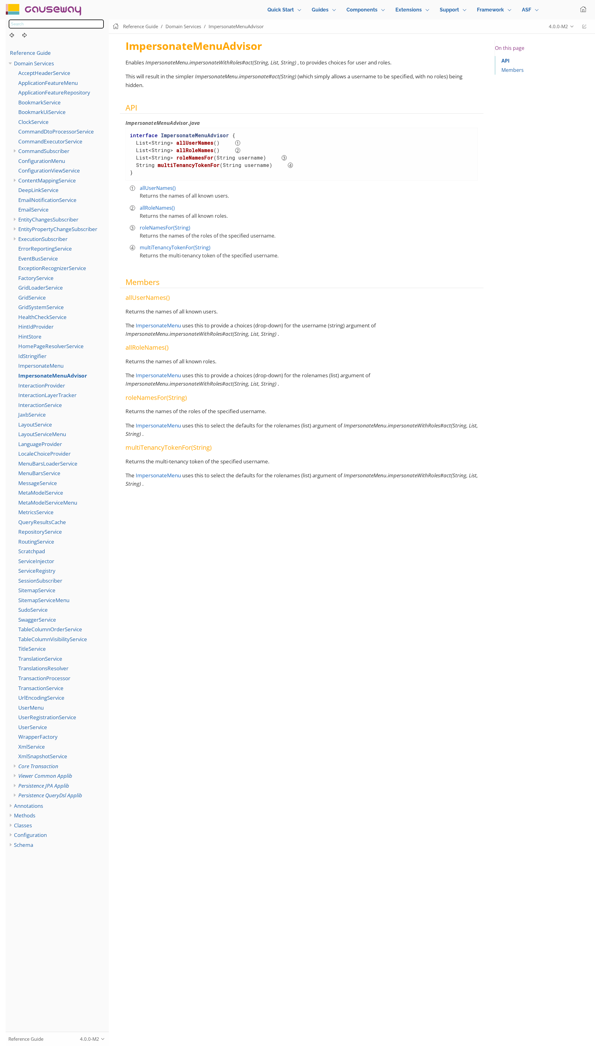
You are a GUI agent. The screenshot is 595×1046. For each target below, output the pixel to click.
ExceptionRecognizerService (52, 268)
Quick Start (280, 10)
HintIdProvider (36, 326)
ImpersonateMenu (41, 365)
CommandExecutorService (50, 141)
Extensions (408, 10)
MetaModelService (40, 492)
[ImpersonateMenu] (15, 36)
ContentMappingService (47, 180)
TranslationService (40, 658)
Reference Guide (30, 52)
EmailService (33, 209)
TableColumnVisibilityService (52, 639)
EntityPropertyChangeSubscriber (57, 229)
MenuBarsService (39, 473)
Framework (490, 10)
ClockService (33, 121)
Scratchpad (31, 551)
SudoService (33, 609)
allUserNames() (158, 188)
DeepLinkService (38, 190)
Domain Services (34, 63)
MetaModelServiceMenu (47, 502)
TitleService (32, 648)
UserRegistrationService (47, 717)
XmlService (31, 746)
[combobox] (56, 24)
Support (449, 10)
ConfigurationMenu (41, 160)
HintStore (30, 336)
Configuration (30, 834)
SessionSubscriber (40, 580)
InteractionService (40, 405)
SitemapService (36, 590)
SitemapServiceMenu (43, 600)
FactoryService (36, 278)
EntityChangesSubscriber (48, 219)
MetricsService (36, 512)
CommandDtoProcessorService (56, 131)
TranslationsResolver (43, 668)
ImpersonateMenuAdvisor (52, 375)
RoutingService (36, 541)
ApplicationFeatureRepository (54, 92)
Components (361, 10)
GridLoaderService (40, 287)
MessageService (37, 483)
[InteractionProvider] (28, 36)
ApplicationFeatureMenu (48, 82)
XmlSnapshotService (42, 756)
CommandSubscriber (43, 151)
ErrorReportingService (45, 248)
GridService (32, 297)
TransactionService (41, 688)
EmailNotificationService (47, 200)
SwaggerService (37, 619)
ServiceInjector (36, 561)
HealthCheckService (42, 317)
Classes (23, 825)
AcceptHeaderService (44, 73)
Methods (24, 815)
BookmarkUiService (42, 112)
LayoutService (35, 424)
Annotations (28, 805)
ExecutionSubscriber (43, 239)
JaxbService (32, 414)
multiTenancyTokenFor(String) (175, 247)
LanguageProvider (40, 444)
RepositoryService (40, 531)
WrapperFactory (38, 736)
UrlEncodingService (41, 697)
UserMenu (31, 707)
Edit (584, 26)
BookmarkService (39, 102)
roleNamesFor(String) (165, 227)
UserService (32, 727)
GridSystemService (41, 307)
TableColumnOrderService (50, 629)
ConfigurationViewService (49, 170)
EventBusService (38, 258)
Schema (23, 844)
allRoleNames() (157, 207)
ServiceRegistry (36, 570)
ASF (526, 10)
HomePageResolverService (51, 346)
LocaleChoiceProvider (44, 453)
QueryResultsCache (42, 522)
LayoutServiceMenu (42, 434)
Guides (320, 10)
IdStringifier (32, 356)
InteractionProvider (41, 385)
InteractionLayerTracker (47, 395)
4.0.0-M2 (558, 26)
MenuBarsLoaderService (47, 463)
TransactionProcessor (44, 678)
